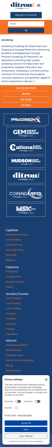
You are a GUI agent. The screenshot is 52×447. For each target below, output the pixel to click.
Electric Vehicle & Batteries (20, 360)
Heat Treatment (14, 298)
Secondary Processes (17, 293)
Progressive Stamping (17, 234)
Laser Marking (13, 303)
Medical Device (14, 350)
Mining (9, 365)
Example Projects (15, 282)
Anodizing (7, 40)
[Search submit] (26, 30)
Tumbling (10, 318)
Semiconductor (13, 370)
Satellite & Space (15, 355)
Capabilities (12, 229)
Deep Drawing (13, 239)
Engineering (12, 266)
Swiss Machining (14, 250)
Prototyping (11, 271)
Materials (10, 260)
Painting (10, 329)
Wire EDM (11, 255)
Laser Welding (13, 308)
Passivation (12, 334)
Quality (9, 287)
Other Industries (14, 375)
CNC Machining (14, 245)
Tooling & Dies (13, 276)
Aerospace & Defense (17, 345)
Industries (11, 340)
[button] (38, 5)
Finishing (10, 313)
